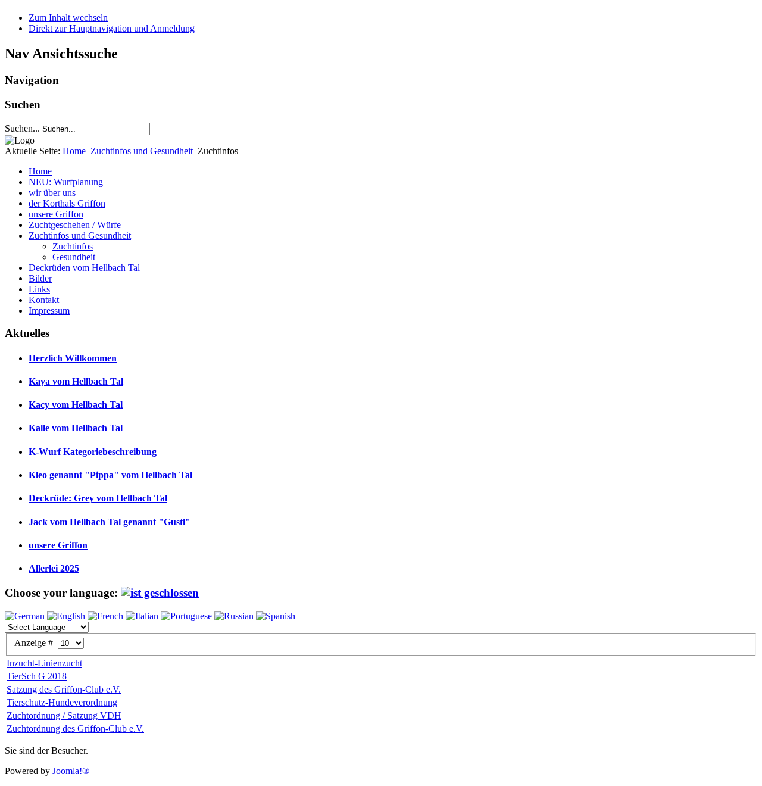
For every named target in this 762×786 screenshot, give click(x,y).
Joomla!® (70, 771)
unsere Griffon (56, 214)
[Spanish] (275, 616)
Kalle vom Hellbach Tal (76, 428)
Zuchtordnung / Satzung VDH (64, 715)
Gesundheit (73, 257)
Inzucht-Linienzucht (44, 663)
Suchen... (22, 128)
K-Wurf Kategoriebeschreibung (93, 452)
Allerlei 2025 (54, 568)
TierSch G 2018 (37, 676)
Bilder (40, 278)
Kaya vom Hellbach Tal (76, 381)
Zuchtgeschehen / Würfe (75, 225)
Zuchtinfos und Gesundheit (141, 151)
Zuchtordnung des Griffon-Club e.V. (75, 728)
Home (74, 151)
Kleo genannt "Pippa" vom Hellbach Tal (110, 475)
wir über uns (52, 193)
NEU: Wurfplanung (66, 182)
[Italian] (142, 616)
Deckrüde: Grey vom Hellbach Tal (98, 498)
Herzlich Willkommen (73, 358)
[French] (105, 616)
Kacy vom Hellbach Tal (76, 405)
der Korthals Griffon (67, 203)
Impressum (49, 310)
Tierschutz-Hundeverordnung (62, 702)
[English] (66, 616)
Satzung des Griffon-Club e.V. (64, 689)
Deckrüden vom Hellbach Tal (84, 268)
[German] (25, 616)
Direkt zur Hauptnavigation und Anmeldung (112, 28)
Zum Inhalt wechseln (68, 18)
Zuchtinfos (72, 246)
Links (39, 289)
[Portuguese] (186, 616)
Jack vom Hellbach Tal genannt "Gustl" (109, 522)
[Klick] (160, 593)
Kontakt (44, 300)
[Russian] (234, 616)
